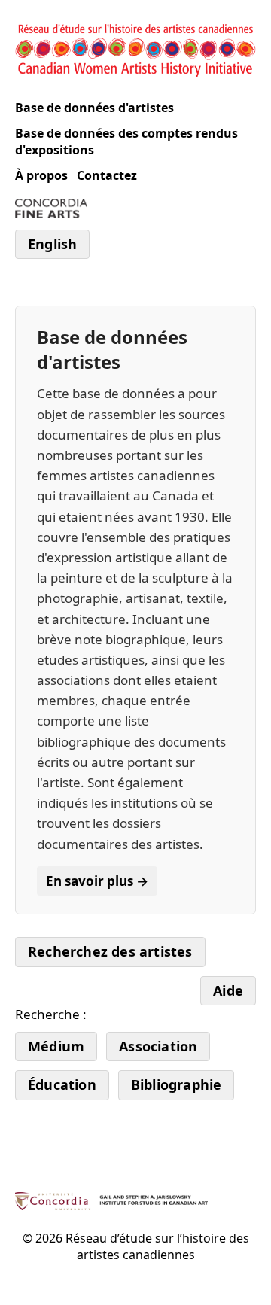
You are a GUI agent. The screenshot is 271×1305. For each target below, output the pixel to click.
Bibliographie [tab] (176, 1084)
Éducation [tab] (62, 1084)
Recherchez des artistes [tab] (110, 951)
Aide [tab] (228, 990)
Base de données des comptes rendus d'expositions (126, 141)
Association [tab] (158, 1046)
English (52, 244)
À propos (41, 175)
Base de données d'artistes (94, 107)
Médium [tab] (56, 1046)
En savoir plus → (97, 881)
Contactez (107, 175)
